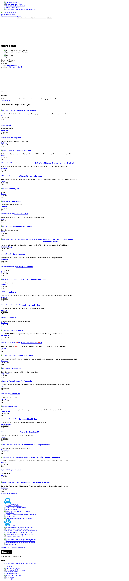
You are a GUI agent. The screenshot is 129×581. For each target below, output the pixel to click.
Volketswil (4, 259)
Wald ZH (4, 310)
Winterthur (5, 297)
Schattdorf (4, 272)
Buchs (3, 386)
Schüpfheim (5, 335)
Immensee (4, 488)
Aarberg (4, 168)
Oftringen (4, 361)
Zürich (3, 156)
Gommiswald (5, 411)
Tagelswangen (6, 424)
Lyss (2, 219)
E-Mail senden (5, 100)
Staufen (3, 462)
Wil (2, 115)
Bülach (3, 285)
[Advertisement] (64, 31)
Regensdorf (5, 374)
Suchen (50, 17)
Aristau (3, 194)
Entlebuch (4, 143)
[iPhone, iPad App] (7, 553)
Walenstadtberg (6, 247)
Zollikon (3, 232)
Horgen (3, 348)
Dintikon (4, 206)
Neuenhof (4, 130)
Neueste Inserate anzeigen (9, 494)
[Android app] (13, 547)
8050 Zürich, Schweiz (14, 67)
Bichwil (3, 475)
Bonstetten (5, 450)
